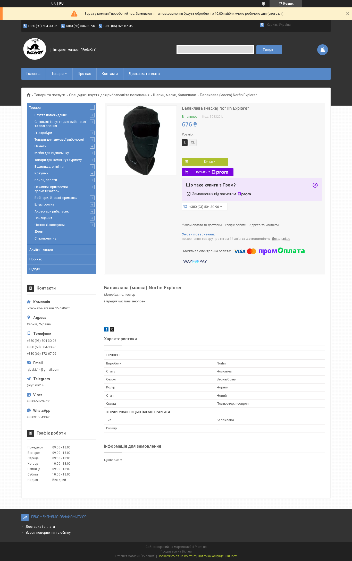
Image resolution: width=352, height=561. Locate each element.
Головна (33, 74)
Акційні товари (41, 249)
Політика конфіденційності (217, 556)
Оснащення (43, 218)
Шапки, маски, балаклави (174, 95)
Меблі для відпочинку (52, 153)
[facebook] (106, 330)
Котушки (41, 173)
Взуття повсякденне (51, 115)
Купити (209, 161)
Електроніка (44, 204)
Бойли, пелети (46, 180)
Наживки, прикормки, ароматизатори (52, 189)
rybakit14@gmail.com (43, 369)
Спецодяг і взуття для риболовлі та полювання (109, 95)
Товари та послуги (49, 95)
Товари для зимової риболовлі (59, 139)
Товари (57, 74)
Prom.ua (201, 547)
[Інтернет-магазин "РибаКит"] (34, 49)
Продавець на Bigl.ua (176, 551)
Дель (39, 231)
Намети (40, 146)
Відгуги (34, 269)
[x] (112, 330)
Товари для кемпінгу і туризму (58, 160)
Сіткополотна (45, 238)
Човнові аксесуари (50, 225)
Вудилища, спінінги (49, 166)
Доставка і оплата (144, 74)
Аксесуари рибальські (52, 211)
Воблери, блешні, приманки (56, 198)
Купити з (203, 172)
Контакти (110, 74)
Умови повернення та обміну (48, 532)
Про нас (84, 74)
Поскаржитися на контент (177, 556)
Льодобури (43, 133)
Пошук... (269, 50)
